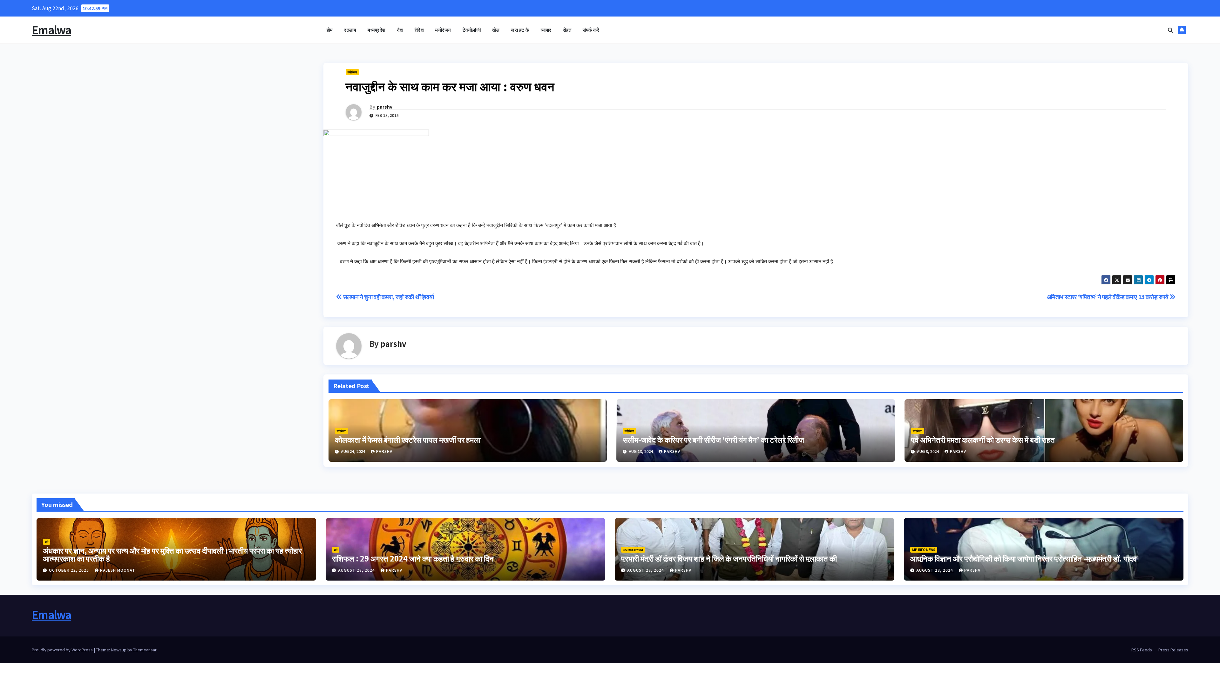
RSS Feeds (1141, 650)
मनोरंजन (443, 29)
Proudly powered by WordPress (63, 650)
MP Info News (923, 549)
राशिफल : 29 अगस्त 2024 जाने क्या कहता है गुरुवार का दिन (413, 558)
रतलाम (350, 29)
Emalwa (51, 29)
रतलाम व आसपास (633, 549)
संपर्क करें (591, 29)
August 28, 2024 (357, 570)
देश (400, 29)
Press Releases (1173, 650)
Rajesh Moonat (117, 570)
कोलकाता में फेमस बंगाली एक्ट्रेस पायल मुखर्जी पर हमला (407, 439)
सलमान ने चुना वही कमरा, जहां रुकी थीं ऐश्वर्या (388, 296)
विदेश (419, 29)
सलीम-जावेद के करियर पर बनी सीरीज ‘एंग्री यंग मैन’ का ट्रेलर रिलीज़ (713, 439)
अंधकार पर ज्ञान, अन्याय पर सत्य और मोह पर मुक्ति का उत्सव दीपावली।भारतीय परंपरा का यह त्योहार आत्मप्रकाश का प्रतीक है (172, 554)
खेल (495, 29)
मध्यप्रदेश (377, 29)
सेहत (567, 29)
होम (330, 29)
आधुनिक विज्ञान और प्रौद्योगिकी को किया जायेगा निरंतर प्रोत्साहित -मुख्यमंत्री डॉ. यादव (1023, 558)
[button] (1170, 30)
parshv (384, 107)
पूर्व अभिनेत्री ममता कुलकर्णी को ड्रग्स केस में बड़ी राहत (983, 439)
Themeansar (144, 650)
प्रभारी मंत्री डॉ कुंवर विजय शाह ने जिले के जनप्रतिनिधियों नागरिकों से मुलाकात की (729, 558)
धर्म (46, 541)
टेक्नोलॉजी (472, 29)
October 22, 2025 (69, 570)
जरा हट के (520, 29)
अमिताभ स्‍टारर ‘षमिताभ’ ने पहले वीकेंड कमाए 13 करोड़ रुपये (1108, 296)
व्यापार (546, 29)
